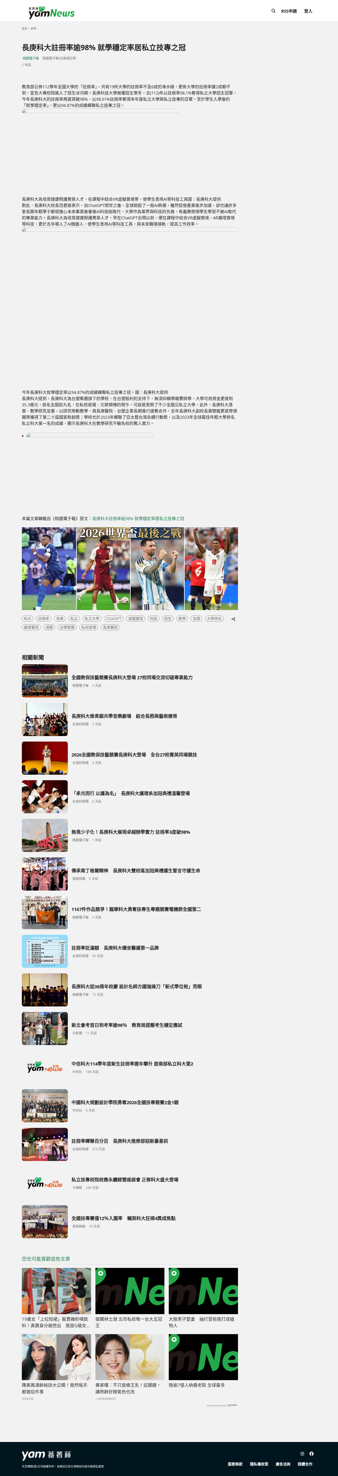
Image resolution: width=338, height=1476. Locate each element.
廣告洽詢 (283, 1464)
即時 (33, 29)
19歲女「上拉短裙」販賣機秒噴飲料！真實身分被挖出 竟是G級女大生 (56, 1322)
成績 (49, 627)
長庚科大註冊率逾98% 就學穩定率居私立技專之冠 (138, 518)
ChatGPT (113, 618)
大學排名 (214, 618)
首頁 (24, 29)
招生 (168, 618)
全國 (196, 618)
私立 (74, 618)
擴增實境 (31, 627)
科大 (27, 618)
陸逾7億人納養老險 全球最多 (197, 1385)
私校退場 (88, 627)
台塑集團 (67, 627)
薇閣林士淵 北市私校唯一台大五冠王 (128, 1322)
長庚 (59, 618)
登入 (308, 11)
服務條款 (235, 1464)
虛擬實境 (135, 618)
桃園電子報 (31, 58)
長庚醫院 (110, 627)
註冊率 (43, 618)
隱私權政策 (259, 1464)
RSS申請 (289, 11)
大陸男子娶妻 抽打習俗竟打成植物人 (201, 1322)
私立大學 (92, 618)
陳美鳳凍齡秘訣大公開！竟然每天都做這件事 (54, 1388)
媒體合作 (305, 1464)
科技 (153, 618)
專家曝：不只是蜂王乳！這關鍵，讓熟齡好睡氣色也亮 (128, 1388)
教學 (182, 618)
